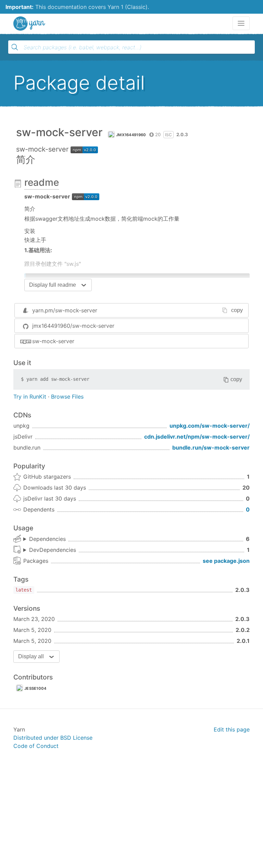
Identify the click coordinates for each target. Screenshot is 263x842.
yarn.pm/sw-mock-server (64, 310)
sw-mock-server (53, 341)
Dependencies (47, 538)
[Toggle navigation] (241, 23)
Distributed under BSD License (52, 737)
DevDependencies (52, 549)
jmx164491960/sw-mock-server (73, 325)
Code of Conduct (36, 745)
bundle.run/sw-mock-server (211, 447)
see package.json (226, 560)
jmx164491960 (131, 134)
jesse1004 (35, 688)
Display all (31, 656)
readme (41, 182)
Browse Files (67, 396)
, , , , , (44, 539)
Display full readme (52, 285)
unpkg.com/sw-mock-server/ (210, 425)
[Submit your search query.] (14, 47)
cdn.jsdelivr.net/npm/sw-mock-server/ (197, 436)
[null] (85, 196)
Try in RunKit (29, 396)
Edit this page (232, 729)
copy (237, 310)
